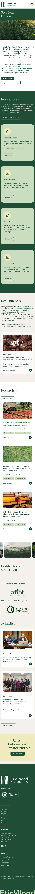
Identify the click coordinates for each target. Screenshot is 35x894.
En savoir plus (7, 78)
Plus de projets (8, 398)
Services (4, 811)
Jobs (3, 822)
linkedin (6, 846)
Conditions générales (20, 876)
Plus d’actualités (8, 725)
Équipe (3, 818)
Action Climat (6, 863)
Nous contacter (17, 754)
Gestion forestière (7, 857)
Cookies (30, 876)
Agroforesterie (6, 860)
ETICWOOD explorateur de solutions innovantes (14, 780)
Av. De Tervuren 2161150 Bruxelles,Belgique (8, 839)
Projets (3, 814)
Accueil (4, 809)
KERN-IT (11, 878)
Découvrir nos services (11, 117)
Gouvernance (6, 865)
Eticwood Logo (8, 4)
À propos (4, 816)
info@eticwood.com (8, 835)
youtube (2, 846)
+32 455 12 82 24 (7, 833)
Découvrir (8, 155)
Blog (2, 820)
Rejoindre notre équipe (11, 83)
